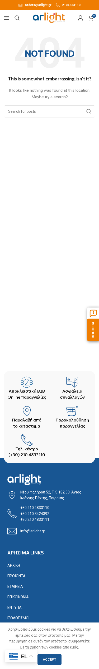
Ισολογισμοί (18, 618)
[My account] (80, 18)
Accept (49, 659)
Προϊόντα (16, 576)
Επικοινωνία (18, 597)
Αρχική (13, 565)
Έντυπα (14, 607)
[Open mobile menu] (6, 18)
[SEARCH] (89, 111)
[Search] (17, 18)
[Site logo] (49, 18)
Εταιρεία (15, 586)
